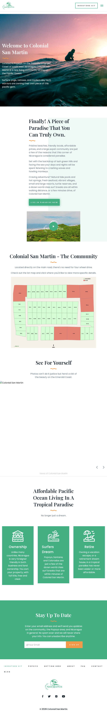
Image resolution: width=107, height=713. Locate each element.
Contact (97, 666)
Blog (7, 672)
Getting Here (52, 666)
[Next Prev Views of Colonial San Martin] (53, 426)
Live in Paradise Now (44, 202)
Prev (97, 467)
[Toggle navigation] (102, 5)
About (71, 666)
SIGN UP (74, 645)
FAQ (83, 666)
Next (103, 467)
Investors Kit (86, 6)
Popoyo (33, 666)
